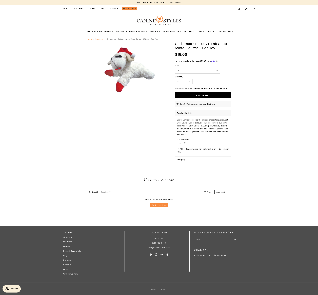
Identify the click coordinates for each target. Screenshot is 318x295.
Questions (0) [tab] (105, 192)
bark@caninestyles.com (159, 247)
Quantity (179, 76)
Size (177, 65)
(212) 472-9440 (159, 243)
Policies (66, 246)
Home (89, 39)
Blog (65, 255)
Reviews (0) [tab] (94, 192)
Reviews (67, 264)
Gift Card (131, 9)
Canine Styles (162, 289)
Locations (67, 241)
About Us (67, 232)
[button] (238, 8)
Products (99, 39)
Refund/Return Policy (72, 251)
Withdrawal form (70, 274)
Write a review (159, 205)
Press (65, 269)
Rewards (67, 260)
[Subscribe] (235, 239)
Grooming (68, 237)
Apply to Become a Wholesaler (208, 255)
